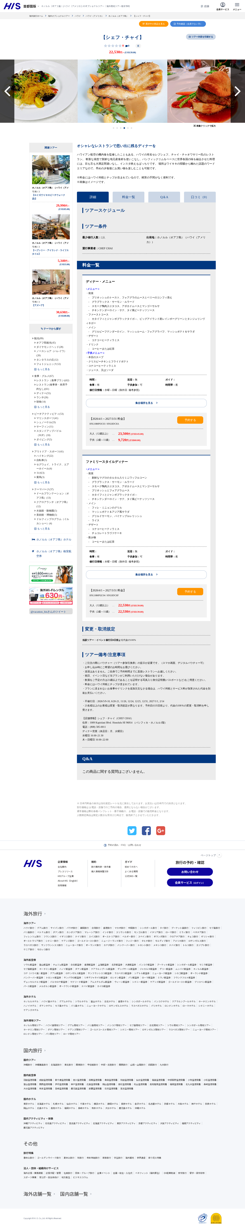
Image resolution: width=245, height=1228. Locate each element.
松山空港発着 (140, 1084)
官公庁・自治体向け (49, 1177)
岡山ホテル (28, 1108)
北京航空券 (117, 964)
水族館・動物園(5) (46, 510)
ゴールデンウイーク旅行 (49, 1157)
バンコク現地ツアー (117, 1025)
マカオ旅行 (120, 927)
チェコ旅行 (192, 936)
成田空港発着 (45, 1079)
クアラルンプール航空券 (103, 968)
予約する (190, 420)
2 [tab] (117, 128)
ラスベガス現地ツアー (179, 1029)
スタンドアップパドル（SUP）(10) (49, 433)
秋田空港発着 (126, 1079)
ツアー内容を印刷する (202, 37)
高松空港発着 (124, 1084)
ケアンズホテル (31, 1010)
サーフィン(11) (44, 426)
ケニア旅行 (28, 949)
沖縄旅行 (27, 1064)
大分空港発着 (29, 1088)
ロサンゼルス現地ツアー (154, 1029)
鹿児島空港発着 (78, 1088)
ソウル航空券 (29, 964)
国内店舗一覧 (74, 1193)
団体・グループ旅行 (84, 1173)
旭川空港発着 (79, 1079)
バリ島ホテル (77, 1005)
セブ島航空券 (29, 968)
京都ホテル (169, 1103)
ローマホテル (189, 1005)
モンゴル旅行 (140, 932)
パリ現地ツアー (53, 1033)
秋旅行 (80, 1157)
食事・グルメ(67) (44, 376)
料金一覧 (128, 197)
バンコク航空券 (146, 964)
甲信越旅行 (92, 1064)
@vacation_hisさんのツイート (48, 611)
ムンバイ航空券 (182, 968)
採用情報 (62, 885)
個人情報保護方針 (100, 871)
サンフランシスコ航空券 (100, 973)
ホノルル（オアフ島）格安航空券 (53, 553)
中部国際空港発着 (176, 1079)
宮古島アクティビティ (79, 1123)
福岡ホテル (69, 1108)
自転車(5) (41, 460)
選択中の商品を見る (155, 24)
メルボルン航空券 (47, 986)
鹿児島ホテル (125, 1108)
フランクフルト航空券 (184, 977)
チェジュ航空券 (60, 964)
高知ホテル (56, 1108)
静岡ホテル (112, 1103)
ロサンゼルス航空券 (75, 973)
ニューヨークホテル (96, 1005)
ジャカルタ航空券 (148, 968)
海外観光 (129, 1157)
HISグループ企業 (66, 875)
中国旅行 (132, 927)
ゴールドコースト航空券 (180, 981)
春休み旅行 (28, 1157)
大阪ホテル (183, 1103)
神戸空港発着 (77, 1084)
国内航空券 (29, 1075)
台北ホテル (109, 1001)
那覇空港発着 (95, 1088)
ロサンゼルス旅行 (197, 940)
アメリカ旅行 (179, 940)
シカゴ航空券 (181, 973)
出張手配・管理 (53, 1173)
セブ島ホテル (61, 1005)
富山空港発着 (29, 1084)
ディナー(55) (43, 393)
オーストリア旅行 (110, 936)
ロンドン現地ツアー (33, 1033)
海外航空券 (29, 960)
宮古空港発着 (126, 1088)
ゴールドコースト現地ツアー (103, 1029)
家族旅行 (106, 1157)
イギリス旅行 (65, 936)
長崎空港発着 (210, 1084)
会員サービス (222, 9)
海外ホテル (29, 996)
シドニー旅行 (52, 940)
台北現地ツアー (156, 1025)
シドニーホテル (205, 1005)
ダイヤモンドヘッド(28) (49, 347)
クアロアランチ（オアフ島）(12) (52, 504)
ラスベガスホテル (139, 1005)
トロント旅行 (144, 945)
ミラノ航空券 (164, 977)
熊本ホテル (97, 1108)
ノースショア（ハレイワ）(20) (51, 353)
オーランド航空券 (199, 973)
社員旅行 (68, 1173)
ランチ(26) (42, 397)
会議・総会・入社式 (122, 1173)
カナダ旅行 (109, 945)
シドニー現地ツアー (129, 1029)
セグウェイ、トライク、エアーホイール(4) (52, 466)
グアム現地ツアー (76, 1025)
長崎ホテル (83, 1108)
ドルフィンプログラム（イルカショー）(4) (52, 521)
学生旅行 (118, 1157)
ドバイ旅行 (174, 945)
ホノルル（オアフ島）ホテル (53, 539)
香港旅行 (107, 927)
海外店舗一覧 (37, 1193)
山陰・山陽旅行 (137, 1064)
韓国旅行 (84, 927)
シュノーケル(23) (46, 422)
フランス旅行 (50, 936)
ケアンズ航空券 (157, 981)
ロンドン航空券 (117, 977)
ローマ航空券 (148, 977)
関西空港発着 (45, 1084)
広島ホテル (42, 1108)
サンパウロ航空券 (72, 977)
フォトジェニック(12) (48, 364)
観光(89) (39, 338)
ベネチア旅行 (199, 932)
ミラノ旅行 (184, 932)
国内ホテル (29, 1099)
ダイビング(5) (44, 439)
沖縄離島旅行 (41, 1064)
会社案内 (62, 866)
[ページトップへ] (219, 855)
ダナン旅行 (58, 932)
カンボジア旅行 (74, 932)
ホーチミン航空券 (47, 968)
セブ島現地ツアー (138, 1025)
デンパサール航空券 (127, 968)
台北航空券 (76, 964)
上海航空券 (103, 964)
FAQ (123, 845)
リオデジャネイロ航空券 (95, 977)
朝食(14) (41, 401)
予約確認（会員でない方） (189, 24)
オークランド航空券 (69, 986)
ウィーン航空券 (121, 981)
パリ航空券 (133, 977)
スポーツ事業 (29, 1177)
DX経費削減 (169, 1173)
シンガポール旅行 (148, 927)
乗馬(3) (40, 477)
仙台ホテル (72, 1103)
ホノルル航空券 (200, 968)
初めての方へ (131, 866)
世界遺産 (141, 1157)
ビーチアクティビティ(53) (49, 414)
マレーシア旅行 (92, 932)
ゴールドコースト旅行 (87, 940)
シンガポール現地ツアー (199, 1025)
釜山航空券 (44, 964)
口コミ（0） (200, 197)
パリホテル (156, 1005)
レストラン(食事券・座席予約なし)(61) (51, 386)
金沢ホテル (140, 1103)
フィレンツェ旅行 (32, 936)
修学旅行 (182, 1173)
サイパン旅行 (57, 927)
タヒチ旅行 (147, 940)
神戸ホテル (196, 1103)
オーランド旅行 (93, 945)
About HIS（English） (68, 880)
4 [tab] (124, 128)
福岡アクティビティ (191, 1123)
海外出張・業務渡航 (33, 1173)
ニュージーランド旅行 (112, 940)
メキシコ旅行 (159, 945)
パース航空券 (29, 986)
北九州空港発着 (193, 1084)
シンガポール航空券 (186, 964)
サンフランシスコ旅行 (52, 945)
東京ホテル (28, 1103)
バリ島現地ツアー (95, 1025)
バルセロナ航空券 (58, 981)
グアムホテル (65, 1001)
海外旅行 (32, 913)
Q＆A (164, 197)
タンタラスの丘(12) (47, 359)
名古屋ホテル (154, 1103)
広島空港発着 (93, 1084)
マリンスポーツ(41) (47, 418)
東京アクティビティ (126, 1123)
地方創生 (66, 1177)
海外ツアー (29, 923)
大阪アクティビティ (169, 1123)
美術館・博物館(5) (46, 515)
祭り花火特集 (154, 1157)
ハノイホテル (29, 1005)
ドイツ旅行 (80, 936)
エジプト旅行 (202, 945)
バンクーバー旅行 (126, 945)
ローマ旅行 (171, 932)
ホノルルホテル (31, 1001)
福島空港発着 (158, 1079)
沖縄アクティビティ (32, 1123)
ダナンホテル (45, 1005)
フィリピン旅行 (198, 927)
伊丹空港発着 (61, 1084)
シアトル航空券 (141, 973)
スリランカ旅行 (123, 932)
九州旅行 (164, 1064)
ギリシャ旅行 (207, 936)
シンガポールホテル (141, 1001)
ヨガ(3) (40, 473)
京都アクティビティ (147, 1123)
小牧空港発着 (194, 1079)
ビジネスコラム (80, 1177)
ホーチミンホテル (207, 1001)
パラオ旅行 (72, 927)
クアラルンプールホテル (184, 1001)
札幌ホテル (58, 1103)
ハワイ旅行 (28, 927)
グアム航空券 (56, 973)
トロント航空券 (53, 977)
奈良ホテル (210, 1103)
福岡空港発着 (176, 1084)
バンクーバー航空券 (33, 977)
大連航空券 (130, 964)
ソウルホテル (81, 1001)
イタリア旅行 (156, 932)
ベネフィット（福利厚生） (148, 1173)
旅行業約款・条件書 (101, 866)
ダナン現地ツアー (56, 1029)
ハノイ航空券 (65, 968)
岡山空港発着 (108, 1084)
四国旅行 (152, 1064)
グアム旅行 (42, 927)
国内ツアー (29, 1060)
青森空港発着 (111, 1079)
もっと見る (43, 369)
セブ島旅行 (214, 927)
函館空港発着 (95, 1079)
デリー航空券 (166, 968)
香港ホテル (123, 1001)
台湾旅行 (96, 927)
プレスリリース (65, 871)
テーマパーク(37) (44, 489)
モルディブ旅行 (162, 940)
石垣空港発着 (111, 1088)
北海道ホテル (43, 1103)
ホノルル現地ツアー (33, 1025)
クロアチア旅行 (177, 936)
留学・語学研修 (197, 1173)
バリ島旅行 (28, 932)
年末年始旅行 (93, 1157)
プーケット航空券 (165, 964)
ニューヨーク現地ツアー (204, 1029)
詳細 (93, 197)
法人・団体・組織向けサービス (41, 1168)
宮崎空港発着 (61, 1088)
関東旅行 (80, 1064)
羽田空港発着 (29, 1079)
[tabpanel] (122, 91)
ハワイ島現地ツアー (55, 1025)
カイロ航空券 (103, 986)
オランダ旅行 (160, 936)
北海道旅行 (56, 1064)
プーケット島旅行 (180, 927)
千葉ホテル (85, 1103)
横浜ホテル (99, 1103)
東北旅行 (68, 1064)
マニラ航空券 (205, 964)
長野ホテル (126, 1103)
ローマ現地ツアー (71, 1033)
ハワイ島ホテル (48, 1001)
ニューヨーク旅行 (74, 945)
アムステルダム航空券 (101, 981)
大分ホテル (110, 1108)
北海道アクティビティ (103, 1123)
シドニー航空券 (139, 981)
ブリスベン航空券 (202, 981)
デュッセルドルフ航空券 (35, 981)
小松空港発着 (210, 1079)
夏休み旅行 (69, 1157)
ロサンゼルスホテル (118, 1005)
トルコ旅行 (188, 945)
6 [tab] (131, 128)
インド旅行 (107, 932)
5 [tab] (128, 128)
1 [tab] (113, 128)
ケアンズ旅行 (67, 940)
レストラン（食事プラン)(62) (52, 380)
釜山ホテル (96, 1001)
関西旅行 (123, 1064)
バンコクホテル (161, 1001)
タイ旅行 (164, 927)
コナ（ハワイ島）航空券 (35, 973)
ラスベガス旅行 (30, 945)
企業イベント (103, 1173)
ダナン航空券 (81, 968)
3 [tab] (120, 128)
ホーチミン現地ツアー (34, 1029)
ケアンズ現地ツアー (77, 1029)
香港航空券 (89, 964)
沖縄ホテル (140, 1108)
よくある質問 (131, 871)
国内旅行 (32, 1050)
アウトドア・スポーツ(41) (49, 451)
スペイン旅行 (144, 936)
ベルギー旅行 (128, 936)
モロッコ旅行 (43, 949)
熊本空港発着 (45, 1088)
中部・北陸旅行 (108, 1064)
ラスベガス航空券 (122, 973)
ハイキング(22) (44, 456)
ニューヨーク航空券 (162, 973)
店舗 (206, 6)
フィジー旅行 (132, 940)
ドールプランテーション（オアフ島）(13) (52, 495)
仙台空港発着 (142, 1079)
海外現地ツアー (32, 1020)
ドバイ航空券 (87, 986)
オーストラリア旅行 (33, 940)
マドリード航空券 (78, 981)
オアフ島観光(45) (46, 342)
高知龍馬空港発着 (158, 1084)
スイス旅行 (94, 936)
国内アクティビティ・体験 (38, 1118)
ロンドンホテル (172, 1005)
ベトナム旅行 (43, 932)
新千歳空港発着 (62, 1079)
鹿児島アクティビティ (33, 1127)
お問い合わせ (134, 845)
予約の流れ (113, 845)
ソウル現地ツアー (175, 1025)
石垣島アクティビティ (55, 1123)
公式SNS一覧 (131, 875)
